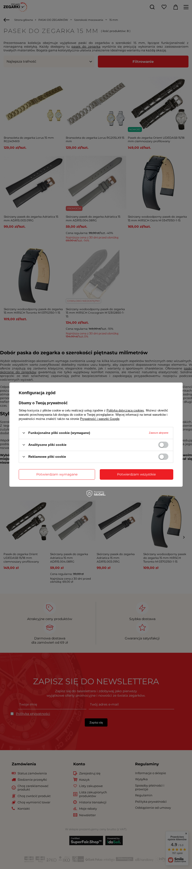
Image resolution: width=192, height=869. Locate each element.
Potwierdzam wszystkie (136, 474)
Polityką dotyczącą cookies (125, 410)
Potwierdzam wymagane (57, 474)
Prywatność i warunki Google (99, 418)
